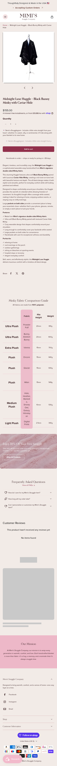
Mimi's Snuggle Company (31, 761)
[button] (28, 149)
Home (5, 25)
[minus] (5, 124)
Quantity (7, 118)
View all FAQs (27, 485)
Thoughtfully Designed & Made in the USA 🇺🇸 (28, 3)
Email (11, 709)
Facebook (12, 694)
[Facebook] (6, 695)
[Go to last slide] (25, 88)
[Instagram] (6, 702)
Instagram (12, 702)
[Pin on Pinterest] (23, 273)
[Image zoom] (28, 57)
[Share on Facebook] (11, 273)
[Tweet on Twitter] (17, 273)
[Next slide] (32, 88)
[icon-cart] (51, 17)
